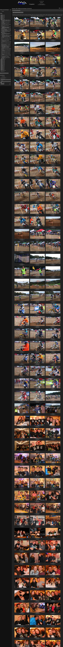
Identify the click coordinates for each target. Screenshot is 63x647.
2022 (2, 17)
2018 (2, 59)
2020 (2, 18)
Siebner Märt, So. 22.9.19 (5, 33)
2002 (2, 69)
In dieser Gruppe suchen (18, 12)
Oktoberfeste (3, 32)
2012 (2, 63)
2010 (2, 64)
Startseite (13, 8)
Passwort (2, 80)
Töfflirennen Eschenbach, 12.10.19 (24, 8)
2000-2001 (3, 70)
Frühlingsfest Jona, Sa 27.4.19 (6, 51)
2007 (2, 66)
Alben (1, 13)
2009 (2, 65)
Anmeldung (3, 76)
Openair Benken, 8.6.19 (5, 46)
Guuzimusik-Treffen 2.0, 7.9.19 (6, 35)
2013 (2, 62)
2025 (2, 15)
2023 (2, 16)
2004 (2, 68)
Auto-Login (2, 82)
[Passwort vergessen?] (9, 84)
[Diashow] (62, 8)
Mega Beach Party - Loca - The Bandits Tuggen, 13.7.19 (5, 45)
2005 (2, 67)
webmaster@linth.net (42, 4)
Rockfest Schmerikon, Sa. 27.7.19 (6, 41)
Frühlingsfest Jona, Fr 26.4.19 (6, 52)
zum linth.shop (41, 1)
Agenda (3, 11)
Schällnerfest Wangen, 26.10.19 (6, 24)
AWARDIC (41, 2)
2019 (2, 19)
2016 (2, 60)
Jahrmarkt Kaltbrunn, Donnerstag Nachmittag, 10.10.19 (6, 30)
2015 (2, 61)
